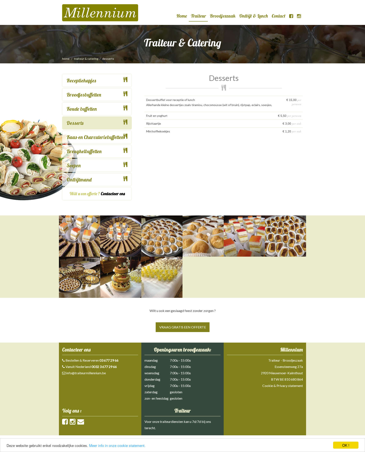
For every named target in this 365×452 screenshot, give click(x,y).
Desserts (75, 123)
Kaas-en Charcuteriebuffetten (95, 137)
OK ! (345, 445)
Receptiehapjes (81, 80)
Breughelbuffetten (84, 151)
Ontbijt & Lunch (253, 16)
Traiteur (198, 16)
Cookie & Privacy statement (282, 386)
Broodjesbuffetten (84, 94)
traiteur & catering (86, 58)
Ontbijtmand (79, 179)
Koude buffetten (82, 109)
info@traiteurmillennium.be (86, 373)
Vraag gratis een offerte (182, 327)
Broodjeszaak (222, 16)
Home (181, 16)
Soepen (74, 165)
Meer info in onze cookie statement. (117, 445)
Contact (278, 16)
